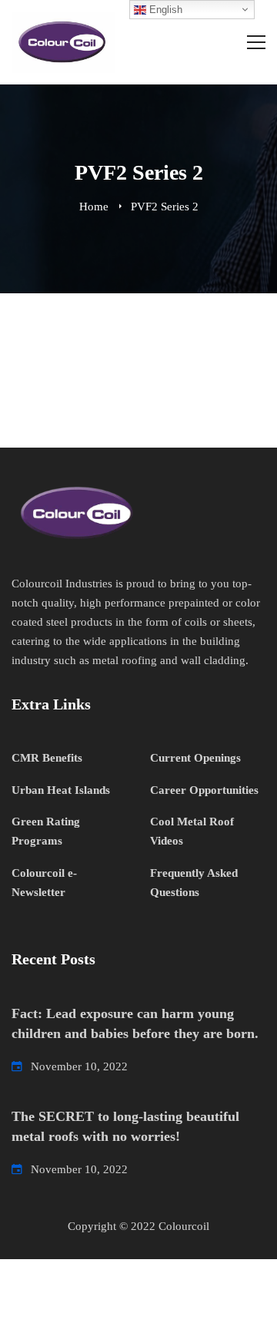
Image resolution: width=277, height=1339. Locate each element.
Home (93, 206)
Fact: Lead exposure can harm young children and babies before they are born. (135, 1023)
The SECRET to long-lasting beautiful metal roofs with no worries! (125, 1126)
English (164, 9)
